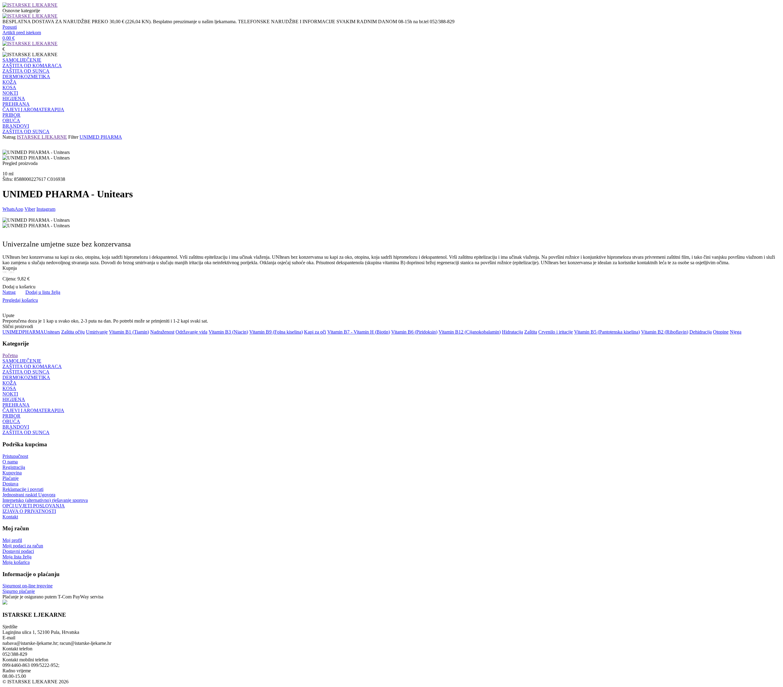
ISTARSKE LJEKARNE (42, 137)
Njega (735, 331)
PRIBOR (11, 115)
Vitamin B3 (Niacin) (228, 331)
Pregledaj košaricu (20, 300)
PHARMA (33, 331)
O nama (10, 461)
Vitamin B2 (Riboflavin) (664, 331)
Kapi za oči (315, 331)
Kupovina (12, 472)
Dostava (10, 483)
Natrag (9, 137)
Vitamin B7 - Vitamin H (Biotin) (358, 331)
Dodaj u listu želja (42, 292)
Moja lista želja (17, 556)
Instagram (45, 209)
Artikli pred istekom (21, 32)
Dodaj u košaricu (18, 286)
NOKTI (10, 93)
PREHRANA (16, 104)
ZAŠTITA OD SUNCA (26, 71)
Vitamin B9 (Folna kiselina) (276, 331)
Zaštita (530, 331)
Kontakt (10, 516)
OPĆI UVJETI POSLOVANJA (33, 505)
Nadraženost (162, 331)
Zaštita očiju (73, 331)
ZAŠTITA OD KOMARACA (32, 65)
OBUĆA (11, 120)
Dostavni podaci (18, 551)
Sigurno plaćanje (18, 591)
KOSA (9, 87)
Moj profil (12, 540)
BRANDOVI (15, 126)
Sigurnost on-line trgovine (27, 585)
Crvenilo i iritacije (555, 331)
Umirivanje (97, 331)
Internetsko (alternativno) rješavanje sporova (45, 500)
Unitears (52, 331)
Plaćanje (10, 478)
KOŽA (9, 82)
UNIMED (12, 331)
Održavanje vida (191, 331)
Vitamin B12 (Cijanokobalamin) (470, 331)
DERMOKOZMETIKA (26, 76)
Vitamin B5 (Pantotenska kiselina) (607, 331)
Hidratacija (512, 331)
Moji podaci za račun (22, 545)
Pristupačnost (15, 456)
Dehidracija (700, 331)
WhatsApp (12, 209)
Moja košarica (16, 562)
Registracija (13, 467)
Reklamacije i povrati (22, 489)
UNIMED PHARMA (101, 137)
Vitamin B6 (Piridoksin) (414, 331)
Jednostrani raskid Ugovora (28, 494)
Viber (29, 209)
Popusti (9, 27)
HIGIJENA (13, 98)
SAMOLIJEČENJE (21, 60)
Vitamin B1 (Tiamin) (129, 331)
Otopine (721, 331)
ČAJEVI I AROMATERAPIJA (33, 109)
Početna (10, 355)
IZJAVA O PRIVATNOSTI (29, 511)
